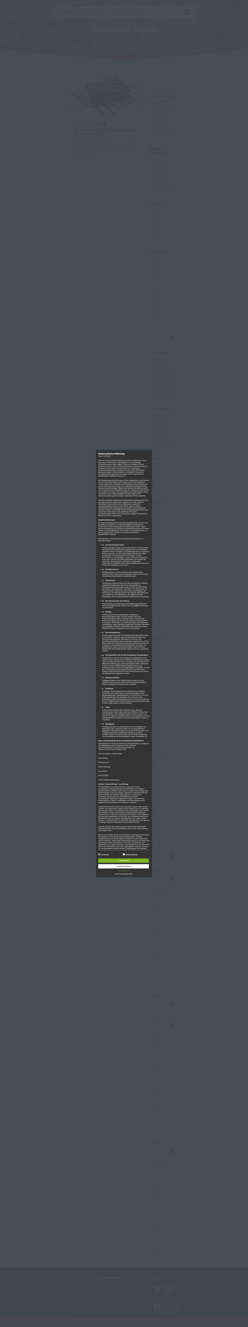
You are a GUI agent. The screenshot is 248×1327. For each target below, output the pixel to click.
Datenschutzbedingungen (124, 874)
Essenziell (105, 854)
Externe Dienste (131, 854)
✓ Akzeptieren (123, 860)
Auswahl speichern (124, 866)
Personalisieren (123, 871)
